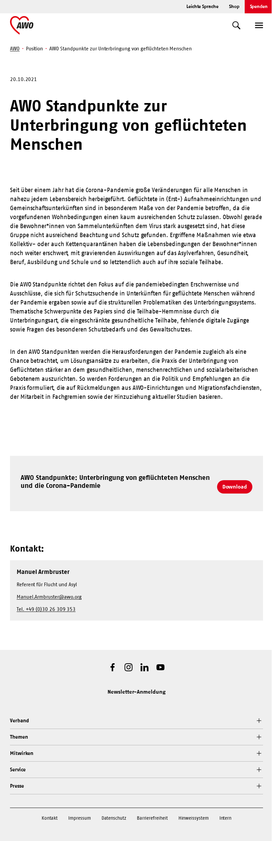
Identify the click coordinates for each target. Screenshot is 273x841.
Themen (19, 737)
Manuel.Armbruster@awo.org (49, 597)
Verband (19, 720)
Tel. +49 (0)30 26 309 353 (46, 609)
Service (17, 769)
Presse (17, 786)
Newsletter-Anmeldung (136, 692)
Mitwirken (21, 753)
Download (234, 487)
